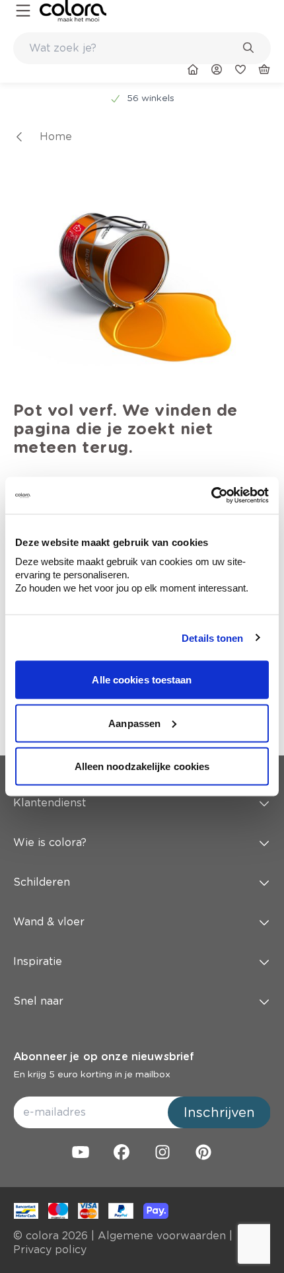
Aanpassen (134, 722)
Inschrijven (219, 1112)
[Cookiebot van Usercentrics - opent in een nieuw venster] (211, 495)
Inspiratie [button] (37, 961)
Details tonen (212, 637)
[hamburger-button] (23, 11)
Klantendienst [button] (49, 802)
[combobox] (142, 48)
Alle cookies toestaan (142, 679)
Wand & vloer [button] (49, 921)
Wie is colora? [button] (50, 842)
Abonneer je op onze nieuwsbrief (103, 1056)
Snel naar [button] (38, 1001)
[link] (73, 11)
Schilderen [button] (41, 882)
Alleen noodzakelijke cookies (142, 766)
